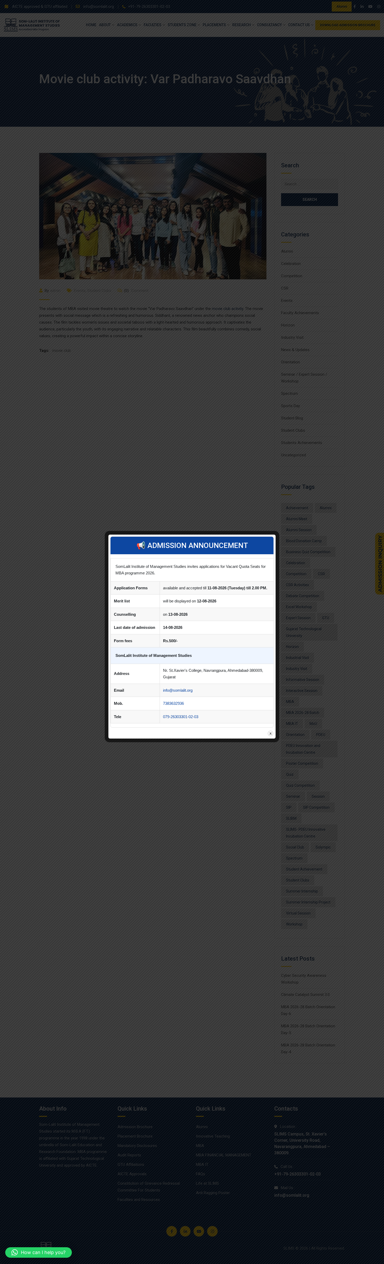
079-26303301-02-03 (180, 716)
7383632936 (173, 703)
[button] (38, 1252)
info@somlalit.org (178, 690)
